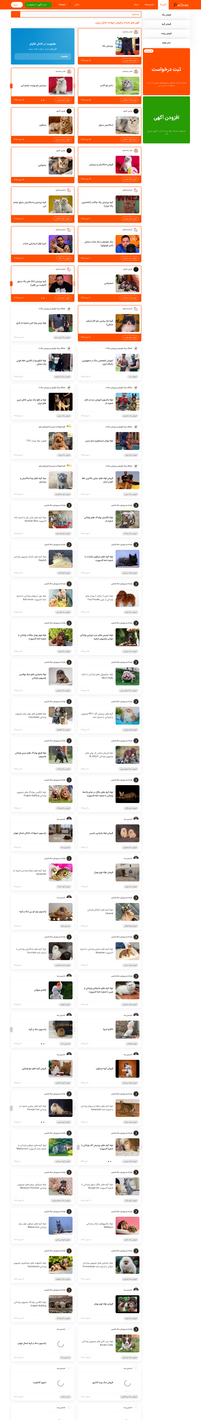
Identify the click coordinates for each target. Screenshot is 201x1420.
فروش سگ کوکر (64, 258)
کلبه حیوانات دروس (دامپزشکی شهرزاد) (51, 427)
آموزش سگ (133, 376)
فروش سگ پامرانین (63, 690)
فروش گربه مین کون (63, 139)
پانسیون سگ (65, 847)
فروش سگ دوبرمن (130, 651)
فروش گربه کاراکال (131, 926)
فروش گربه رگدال (64, 573)
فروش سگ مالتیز (131, 1239)
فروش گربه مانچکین (130, 1004)
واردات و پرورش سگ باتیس (121, 505)
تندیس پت (128, 819)
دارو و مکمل (65, 1397)
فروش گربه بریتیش (130, 60)
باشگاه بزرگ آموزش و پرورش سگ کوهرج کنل (51, 308)
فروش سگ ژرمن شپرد (62, 337)
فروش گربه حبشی (130, 965)
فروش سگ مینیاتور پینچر (61, 1200)
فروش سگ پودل (131, 455)
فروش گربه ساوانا (64, 886)
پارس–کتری (127, 111)
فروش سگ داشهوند (63, 1279)
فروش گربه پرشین (130, 337)
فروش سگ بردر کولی (129, 1357)
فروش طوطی (65, 1004)
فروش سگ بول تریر (63, 612)
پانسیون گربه (65, 926)
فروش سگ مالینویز (130, 416)
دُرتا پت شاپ (127, 190)
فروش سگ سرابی (64, 416)
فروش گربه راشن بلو (63, 533)
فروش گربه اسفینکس (129, 297)
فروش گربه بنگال (131, 808)
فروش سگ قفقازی (63, 730)
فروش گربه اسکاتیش (129, 100)
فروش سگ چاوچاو (129, 258)
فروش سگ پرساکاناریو (129, 1397)
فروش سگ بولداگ (130, 533)
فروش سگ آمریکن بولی (128, 690)
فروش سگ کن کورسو (62, 376)
